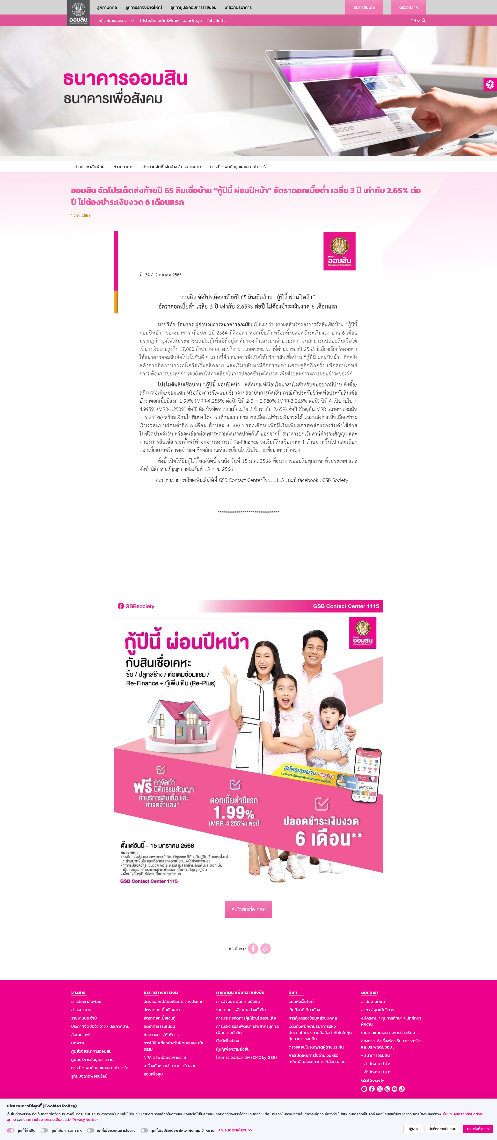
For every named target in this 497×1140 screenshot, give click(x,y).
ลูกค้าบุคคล (107, 7)
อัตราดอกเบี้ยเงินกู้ (160, 1018)
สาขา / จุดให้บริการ (377, 1010)
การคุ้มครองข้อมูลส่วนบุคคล (313, 1018)
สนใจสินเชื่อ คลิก (248, 909)
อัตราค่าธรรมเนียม (159, 1026)
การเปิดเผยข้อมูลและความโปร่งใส (99, 1068)
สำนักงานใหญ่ (373, 1001)
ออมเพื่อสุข (192, 20)
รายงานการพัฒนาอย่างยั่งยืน (241, 1010)
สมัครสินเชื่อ (364, 7)
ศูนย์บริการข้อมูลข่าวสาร (92, 1059)
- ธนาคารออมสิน (375, 1055)
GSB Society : (373, 1080)
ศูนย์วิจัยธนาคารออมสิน (91, 1051)
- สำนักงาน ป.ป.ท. (376, 1072)
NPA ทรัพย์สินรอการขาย (165, 1057)
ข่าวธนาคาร (81, 1010)
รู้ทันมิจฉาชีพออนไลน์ (89, 1076)
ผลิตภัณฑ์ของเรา (112, 20)
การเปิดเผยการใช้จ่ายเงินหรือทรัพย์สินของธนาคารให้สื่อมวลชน (317, 1058)
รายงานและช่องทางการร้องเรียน (388, 1032)
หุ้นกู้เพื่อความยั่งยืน (233, 1049)
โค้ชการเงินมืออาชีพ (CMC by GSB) (246, 1057)
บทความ (78, 1043)
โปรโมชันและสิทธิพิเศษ (159, 20)
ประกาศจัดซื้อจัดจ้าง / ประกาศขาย (100, 1026)
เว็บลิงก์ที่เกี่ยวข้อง (304, 1010)
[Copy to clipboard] (265, 948)
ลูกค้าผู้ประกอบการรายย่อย (193, 7)
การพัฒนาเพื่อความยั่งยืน (238, 1001)
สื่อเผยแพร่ (80, 1034)
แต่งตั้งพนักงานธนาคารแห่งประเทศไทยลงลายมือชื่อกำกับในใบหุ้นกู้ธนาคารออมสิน (320, 1032)
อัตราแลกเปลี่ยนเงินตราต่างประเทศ (174, 1001)
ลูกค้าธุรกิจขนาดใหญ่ (143, 7)
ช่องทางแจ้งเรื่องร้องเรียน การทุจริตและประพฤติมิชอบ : (391, 1044)
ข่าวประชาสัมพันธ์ (86, 1001)
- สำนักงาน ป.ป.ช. (376, 1063)
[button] (490, 84)
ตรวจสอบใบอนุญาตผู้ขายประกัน (316, 1047)
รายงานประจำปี (84, 1018)
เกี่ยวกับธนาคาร (238, 7)
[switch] (10, 1130)
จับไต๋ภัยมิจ (215, 20)
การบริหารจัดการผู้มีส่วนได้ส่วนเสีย (246, 1018)
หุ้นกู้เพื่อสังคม (228, 1041)
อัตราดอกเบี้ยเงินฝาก (162, 1010)
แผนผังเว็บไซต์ (301, 1001)
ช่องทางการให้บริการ (161, 1034)
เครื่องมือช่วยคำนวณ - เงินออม (170, 1066)
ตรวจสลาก (408, 7)
